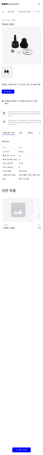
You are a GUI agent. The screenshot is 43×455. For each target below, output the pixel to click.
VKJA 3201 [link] (37, 12)
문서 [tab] (21, 133)
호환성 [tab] (30, 133)
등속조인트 (11, 12)
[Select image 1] (7, 72)
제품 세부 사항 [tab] (8, 133)
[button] (18, 216)
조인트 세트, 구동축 (24, 12)
